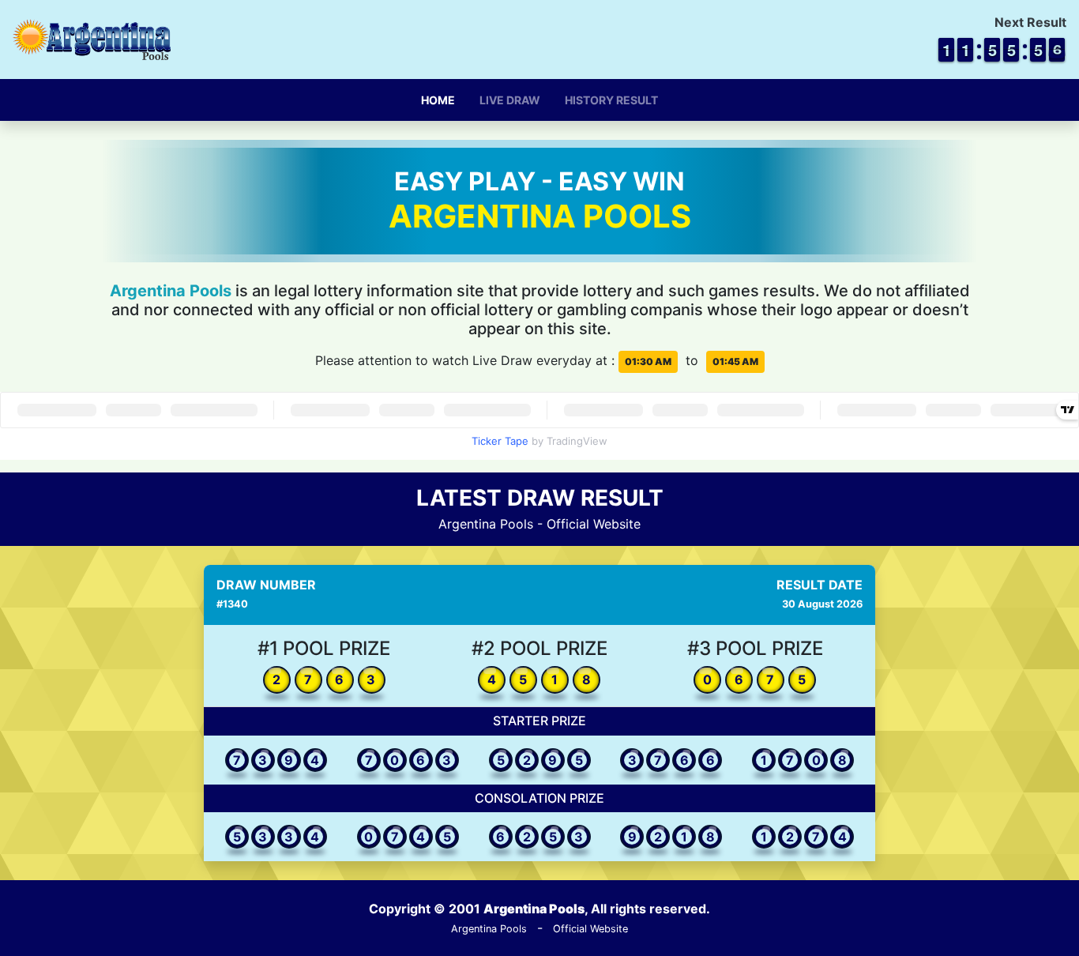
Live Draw (509, 100)
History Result (611, 100)
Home (438, 100)
